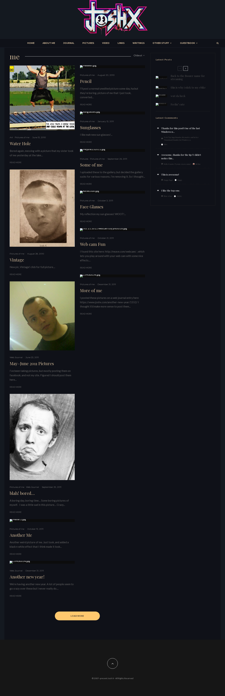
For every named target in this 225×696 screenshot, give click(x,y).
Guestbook (187, 43)
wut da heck (178, 95)
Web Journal (16, 357)
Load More (77, 616)
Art (11, 137)
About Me (49, 43)
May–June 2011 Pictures (32, 363)
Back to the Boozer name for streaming (188, 77)
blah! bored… (22, 493)
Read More (15, 162)
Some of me (91, 164)
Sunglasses (90, 127)
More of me (91, 290)
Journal (68, 43)
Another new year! (27, 576)
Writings (138, 43)
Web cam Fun (92, 244)
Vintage (17, 259)
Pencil (86, 81)
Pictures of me (22, 137)
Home (30, 43)
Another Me (21, 535)
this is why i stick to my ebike (188, 87)
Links (121, 43)
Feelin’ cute (178, 104)
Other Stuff (161, 43)
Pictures (88, 43)
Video (106, 43)
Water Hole (20, 143)
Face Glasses (91, 206)
